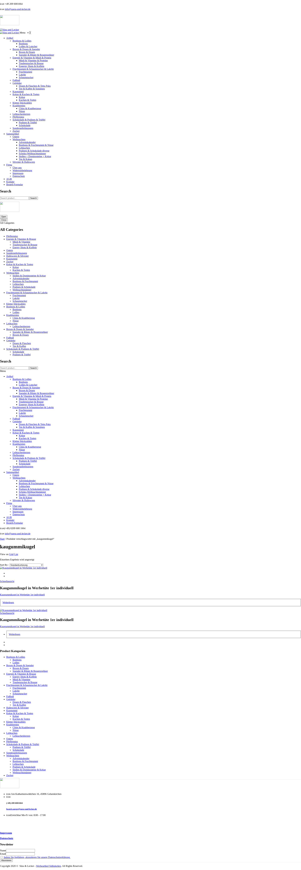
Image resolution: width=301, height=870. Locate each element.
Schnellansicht (7, 581)
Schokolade (18, 351)
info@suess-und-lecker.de (17, 9)
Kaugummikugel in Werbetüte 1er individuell (22, 594)
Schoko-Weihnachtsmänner (32, 492)
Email (3, 853)
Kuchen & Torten (21, 270)
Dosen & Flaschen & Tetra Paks (35, 424)
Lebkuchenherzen (21, 326)
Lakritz (16, 298)
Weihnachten (12, 273)
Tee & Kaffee (19, 346)
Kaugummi (11, 258)
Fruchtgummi (19, 295)
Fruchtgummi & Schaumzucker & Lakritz (27, 292)
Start (2, 539)
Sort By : (4, 565)
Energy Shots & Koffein (25, 247)
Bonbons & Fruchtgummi (25, 281)
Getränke (10, 340)
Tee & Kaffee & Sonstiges (32, 427)
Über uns (17, 506)
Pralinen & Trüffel (22, 354)
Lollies (16, 312)
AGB (9, 517)
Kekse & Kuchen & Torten (19, 264)
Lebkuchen (18, 284)
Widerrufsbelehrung (22, 509)
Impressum (18, 511)
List (16, 554)
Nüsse (16, 320)
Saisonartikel (12, 472)
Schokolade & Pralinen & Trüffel (22, 349)
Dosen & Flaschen (22, 343)
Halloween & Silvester (17, 256)
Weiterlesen (8, 602)
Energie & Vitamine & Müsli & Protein (32, 396)
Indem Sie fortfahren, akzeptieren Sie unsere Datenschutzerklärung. (37, 857)
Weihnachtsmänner (22, 289)
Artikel (9, 376)
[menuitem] (9, 38)
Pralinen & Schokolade (24, 287)
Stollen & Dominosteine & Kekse (29, 275)
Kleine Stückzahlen (16, 304)
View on (4, 554)
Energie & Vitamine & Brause (21, 239)
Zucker (9, 261)
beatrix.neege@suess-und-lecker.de (21, 809)
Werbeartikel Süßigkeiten (48, 866)
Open (3, 216)
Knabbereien (12, 315)
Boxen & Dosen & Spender (20, 329)
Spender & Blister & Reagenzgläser (30, 332)
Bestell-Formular (14, 523)
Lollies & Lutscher (28, 384)
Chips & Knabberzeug (24, 318)
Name (3, 850)
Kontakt (10, 520)
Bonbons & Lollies (15, 306)
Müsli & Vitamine (21, 242)
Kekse (16, 267)
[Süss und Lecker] (9, 29)
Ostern (9, 250)
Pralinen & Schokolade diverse (34, 489)
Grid (11, 554)
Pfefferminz (12, 236)
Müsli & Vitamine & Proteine (33, 399)
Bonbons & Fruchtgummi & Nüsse (36, 483)
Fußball (10, 337)
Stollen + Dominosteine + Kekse (35, 494)
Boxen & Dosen (21, 335)
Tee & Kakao (25, 497)
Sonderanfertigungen (16, 253)
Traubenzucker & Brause (25, 244)
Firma (9, 503)
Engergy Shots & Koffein (31, 404)
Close (3, 220)
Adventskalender (21, 278)
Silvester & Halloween (24, 500)
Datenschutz (19, 514)
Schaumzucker (20, 301)
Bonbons (17, 309)
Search (33, 198)
